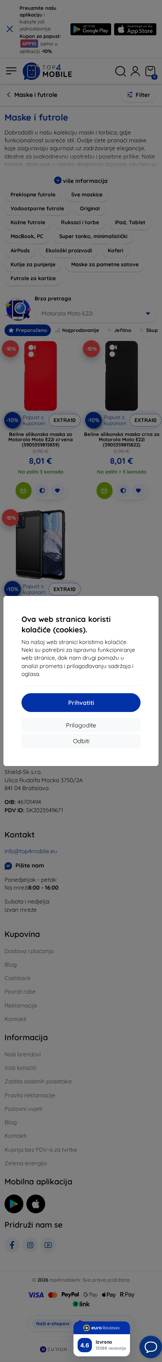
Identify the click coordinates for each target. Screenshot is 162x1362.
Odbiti (81, 741)
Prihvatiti (81, 702)
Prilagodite (81, 725)
